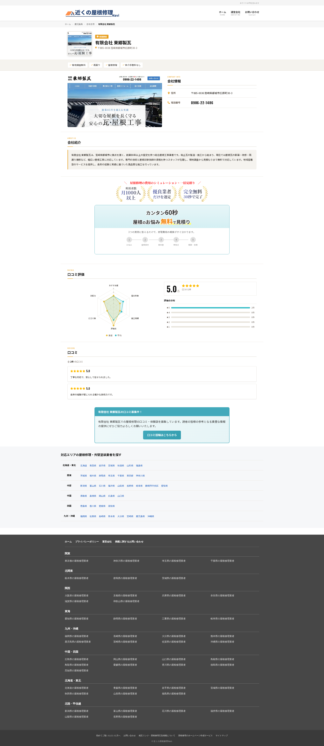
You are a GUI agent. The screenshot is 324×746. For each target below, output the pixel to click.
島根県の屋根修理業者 (222, 659)
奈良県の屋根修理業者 (222, 595)
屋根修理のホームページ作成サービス (195, 735)
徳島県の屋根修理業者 (222, 664)
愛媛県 (102, 506)
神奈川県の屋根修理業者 (126, 560)
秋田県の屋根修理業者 (76, 693)
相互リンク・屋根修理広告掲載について (157, 735)
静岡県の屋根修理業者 (125, 618)
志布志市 (90, 24)
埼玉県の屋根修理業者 (174, 560)
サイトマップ (222, 735)
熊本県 (111, 516)
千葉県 (120, 475)
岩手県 (102, 465)
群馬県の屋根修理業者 (125, 578)
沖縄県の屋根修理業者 (222, 641)
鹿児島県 (79, 24)
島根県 (93, 495)
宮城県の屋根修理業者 (222, 688)
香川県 (93, 506)
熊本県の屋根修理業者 (222, 636)
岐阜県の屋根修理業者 (222, 618)
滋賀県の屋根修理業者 (76, 601)
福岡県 (83, 516)
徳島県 (83, 506)
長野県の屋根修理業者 (125, 716)
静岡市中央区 (151, 485)
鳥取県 (83, 495)
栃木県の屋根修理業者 (76, 578)
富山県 (93, 485)
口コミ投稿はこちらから (162, 435)
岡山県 (102, 495)
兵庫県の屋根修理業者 (174, 595)
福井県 (111, 485)
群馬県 (102, 475)
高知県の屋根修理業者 (76, 670)
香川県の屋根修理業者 (174, 664)
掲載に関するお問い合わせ (129, 541)
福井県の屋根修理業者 (222, 711)
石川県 (102, 485)
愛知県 (164, 485)
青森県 (93, 465)
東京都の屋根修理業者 (76, 560)
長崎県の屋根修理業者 (125, 636)
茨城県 (83, 475)
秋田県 (120, 465)
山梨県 (120, 485)
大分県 (120, 516)
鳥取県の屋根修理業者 (76, 664)
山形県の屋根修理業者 (125, 693)
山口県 (120, 495)
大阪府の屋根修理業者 (76, 595)
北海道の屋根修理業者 (76, 688)
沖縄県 (150, 516)
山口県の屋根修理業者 (174, 659)
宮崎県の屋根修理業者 (125, 641)
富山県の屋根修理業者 (125, 711)
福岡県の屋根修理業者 (76, 636)
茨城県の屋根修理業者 (174, 578)
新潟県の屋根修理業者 (76, 711)
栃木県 (93, 475)
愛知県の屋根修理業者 (76, 618)
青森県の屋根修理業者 (125, 688)
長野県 (130, 485)
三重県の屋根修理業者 (174, 618)
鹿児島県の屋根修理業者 (78, 641)
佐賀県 (93, 516)
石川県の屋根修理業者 (174, 711)
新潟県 (83, 485)
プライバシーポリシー (87, 541)
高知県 (111, 506)
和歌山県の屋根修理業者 (126, 601)
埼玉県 (111, 475)
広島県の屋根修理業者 (76, 659)
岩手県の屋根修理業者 (174, 688)
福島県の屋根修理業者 (174, 693)
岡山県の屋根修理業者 (125, 659)
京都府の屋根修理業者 (125, 595)
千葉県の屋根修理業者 (222, 560)
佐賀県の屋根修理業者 (174, 641)
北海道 (83, 465)
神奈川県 (140, 475)
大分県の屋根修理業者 (174, 636)
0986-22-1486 (202, 102)
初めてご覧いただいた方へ (108, 735)
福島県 (139, 465)
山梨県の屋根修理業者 (76, 716)
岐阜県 (139, 485)
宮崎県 (130, 516)
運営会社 (107, 541)
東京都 (130, 475)
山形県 (130, 465)
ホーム (68, 24)
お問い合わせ (130, 735)
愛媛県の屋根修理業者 (125, 664)
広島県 (111, 495)
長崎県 (102, 516)
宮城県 (111, 465)
